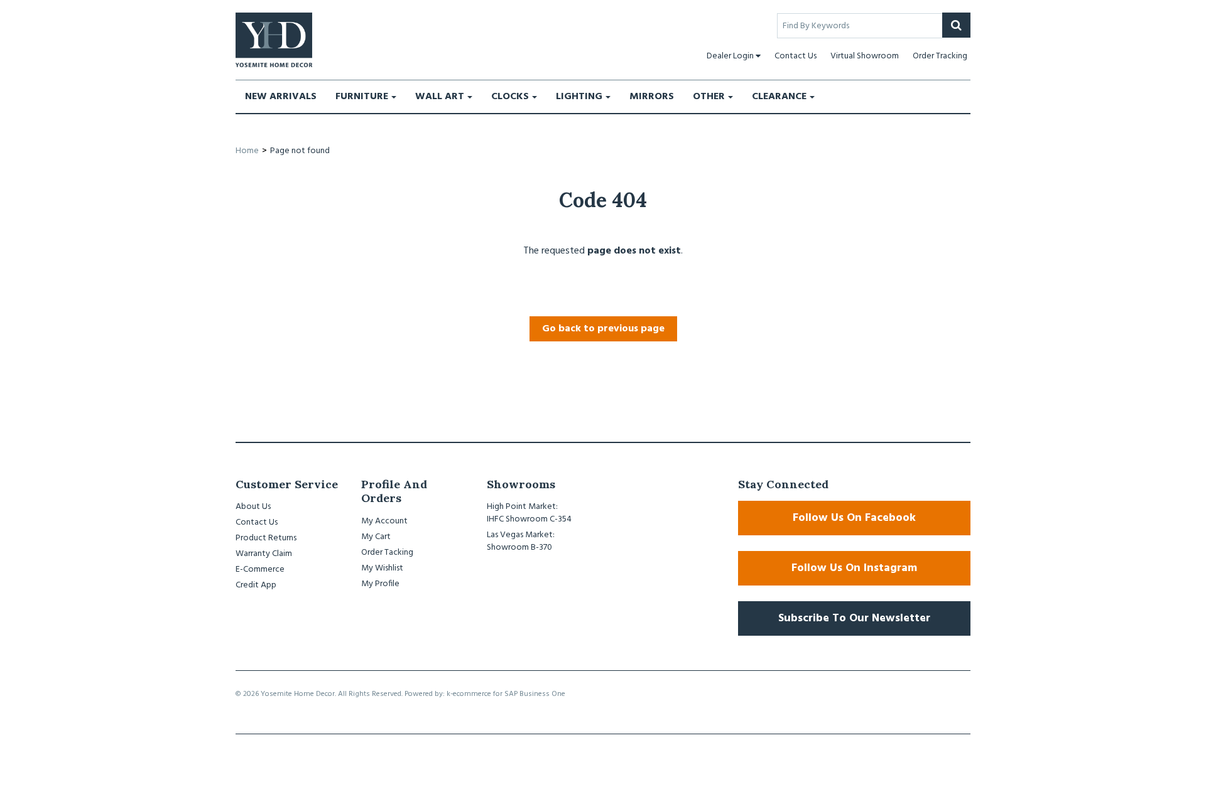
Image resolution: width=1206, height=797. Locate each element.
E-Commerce (260, 569)
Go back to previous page (603, 329)
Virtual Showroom (864, 56)
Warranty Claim (264, 554)
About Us (253, 507)
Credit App (256, 585)
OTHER (709, 96)
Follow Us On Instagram (854, 568)
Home (247, 151)
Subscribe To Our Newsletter (854, 618)
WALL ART (439, 96)
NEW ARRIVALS (281, 96)
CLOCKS (510, 96)
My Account (384, 521)
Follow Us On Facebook (854, 518)
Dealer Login (730, 56)
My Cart (376, 537)
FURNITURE (361, 96)
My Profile (380, 584)
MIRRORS (651, 96)
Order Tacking (387, 552)
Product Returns (266, 538)
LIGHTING (579, 96)
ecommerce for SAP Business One (509, 694)
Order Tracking (940, 56)
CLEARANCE (779, 96)
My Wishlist (382, 568)
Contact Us (795, 56)
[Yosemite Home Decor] (274, 40)
